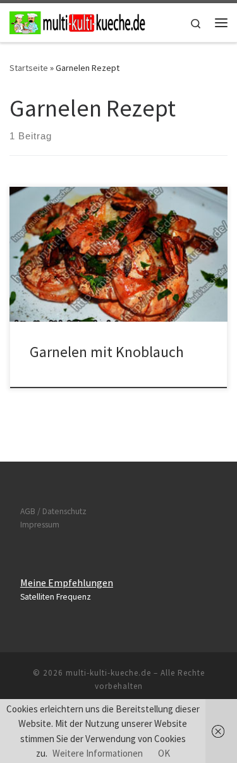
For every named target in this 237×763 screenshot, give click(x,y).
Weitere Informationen (97, 753)
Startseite (28, 67)
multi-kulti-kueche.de (108, 672)
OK (164, 753)
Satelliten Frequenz (55, 596)
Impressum (39, 524)
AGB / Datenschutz (53, 511)
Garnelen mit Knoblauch (107, 352)
